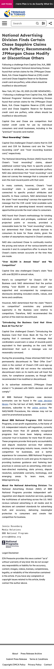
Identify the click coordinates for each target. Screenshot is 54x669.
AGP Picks (7, 4)
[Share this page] (50, 23)
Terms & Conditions (39, 659)
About (15, 653)
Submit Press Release (16, 659)
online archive (39, 407)
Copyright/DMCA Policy (13, 664)
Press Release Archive (31, 653)
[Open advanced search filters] (43, 23)
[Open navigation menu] (4, 23)
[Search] (37, 23)
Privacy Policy (34, 664)
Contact (48, 664)
